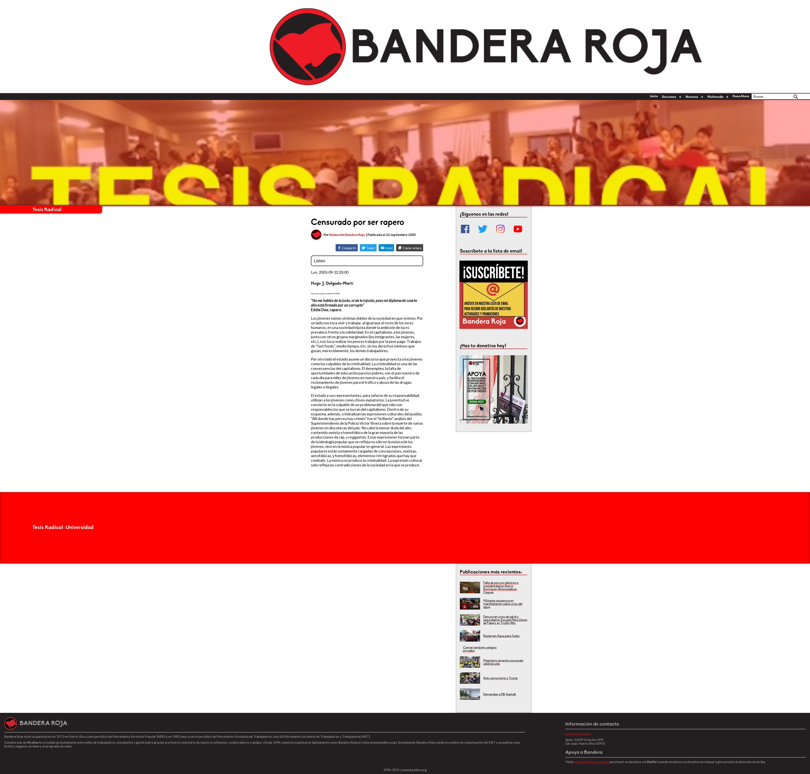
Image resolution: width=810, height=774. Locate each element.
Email (388, 248)
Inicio (654, 96)
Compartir (348, 248)
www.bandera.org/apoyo (591, 762)
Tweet (370, 248)
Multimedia (715, 97)
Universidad (79, 527)
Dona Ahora (741, 96)
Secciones (669, 97)
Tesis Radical (46, 209)
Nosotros (692, 97)
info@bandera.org (578, 734)
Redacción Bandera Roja (347, 235)
